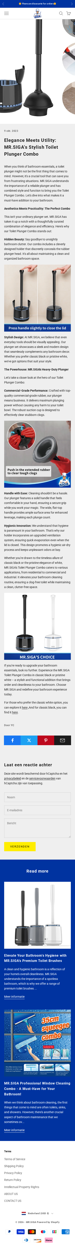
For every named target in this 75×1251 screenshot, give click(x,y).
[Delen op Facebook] (12, 740)
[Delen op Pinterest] (46, 740)
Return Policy (12, 1180)
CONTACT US (12, 1200)
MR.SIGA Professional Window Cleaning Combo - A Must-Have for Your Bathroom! (37, 1088)
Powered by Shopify (48, 1222)
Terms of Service (14, 1159)
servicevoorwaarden (42, 778)
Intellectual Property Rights (21, 1187)
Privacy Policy (13, 1173)
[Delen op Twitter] (29, 740)
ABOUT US (11, 1194)
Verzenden (20, 846)
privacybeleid (12, 778)
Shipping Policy (14, 1166)
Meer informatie (14, 996)
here (25, 707)
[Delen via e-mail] (62, 740)
